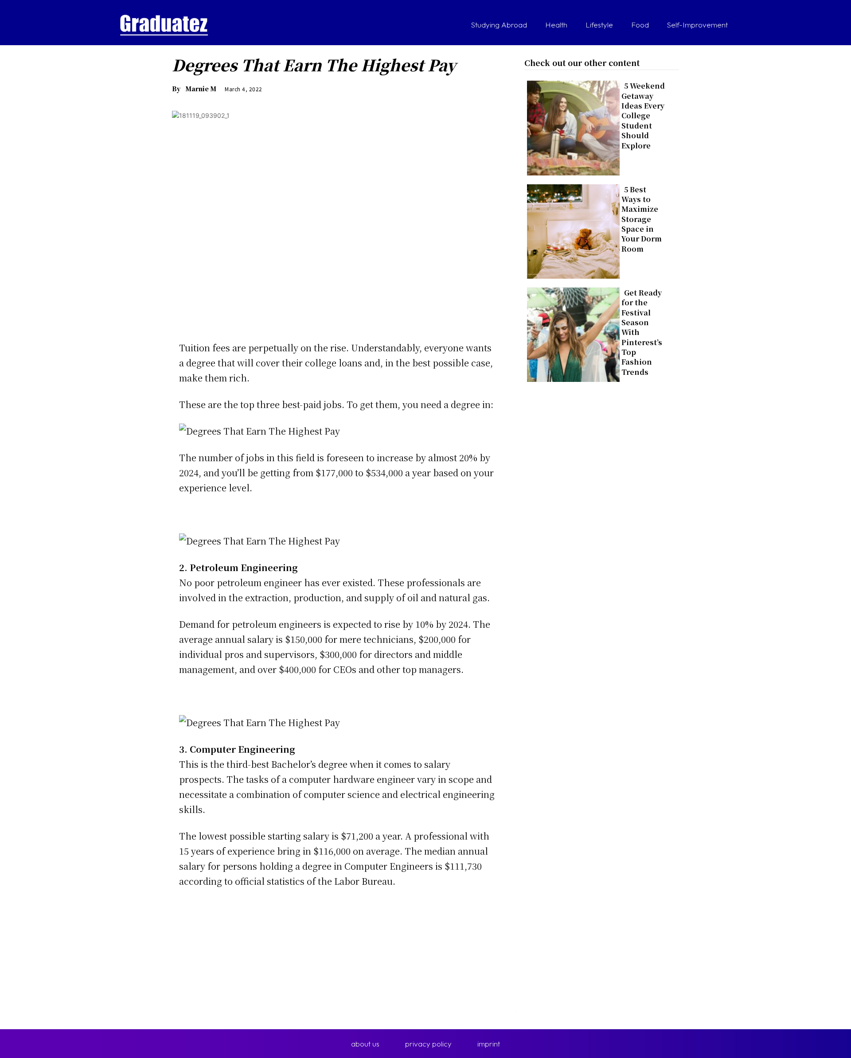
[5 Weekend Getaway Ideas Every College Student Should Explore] (570, 126)
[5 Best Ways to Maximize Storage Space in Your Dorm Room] (570, 230)
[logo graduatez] (164, 25)
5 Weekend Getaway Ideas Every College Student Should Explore (643, 115)
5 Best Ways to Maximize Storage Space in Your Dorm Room (641, 219)
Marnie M (200, 88)
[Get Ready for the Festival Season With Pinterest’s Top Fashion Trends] (570, 333)
